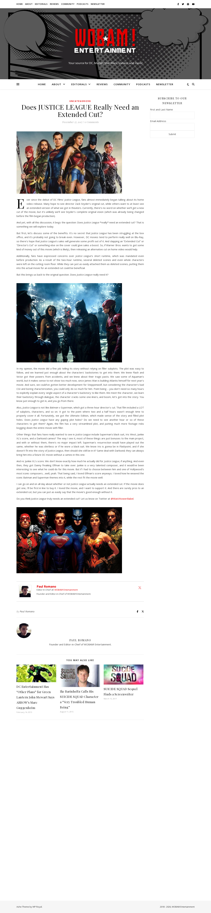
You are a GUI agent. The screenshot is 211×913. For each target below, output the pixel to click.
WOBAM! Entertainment (66, 589)
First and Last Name (161, 109)
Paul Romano (46, 586)
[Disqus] (80, 766)
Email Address (158, 121)
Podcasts (83, 4)
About (29, 4)
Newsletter (98, 4)
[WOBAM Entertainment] (105, 40)
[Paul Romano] (25, 591)
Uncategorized (80, 101)
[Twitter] (140, 588)
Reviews (54, 4)
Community (68, 4)
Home (19, 4)
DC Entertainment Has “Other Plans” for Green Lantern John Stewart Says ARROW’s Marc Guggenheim (35, 697)
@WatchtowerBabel (122, 498)
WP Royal (37, 906)
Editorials (41, 4)
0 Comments (91, 122)
